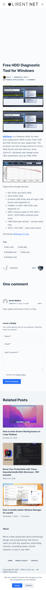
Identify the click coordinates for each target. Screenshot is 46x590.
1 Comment (30, 80)
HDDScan (7, 136)
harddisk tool (10, 252)
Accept (17, 585)
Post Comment (11, 381)
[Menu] (4, 4)
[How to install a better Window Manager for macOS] (23, 494)
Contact (34, 561)
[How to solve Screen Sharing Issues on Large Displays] (23, 416)
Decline (29, 585)
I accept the (16, 375)
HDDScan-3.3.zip (21, 234)
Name (8, 336)
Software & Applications (13, 80)
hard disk (22, 247)
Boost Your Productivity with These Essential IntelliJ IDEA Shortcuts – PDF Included (21, 472)
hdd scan (25, 252)
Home (10, 561)
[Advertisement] (23, 38)
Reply (40, 303)
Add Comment (11, 352)
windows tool (10, 257)
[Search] (42, 4)
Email (8, 344)
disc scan (9, 247)
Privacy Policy (20, 375)
